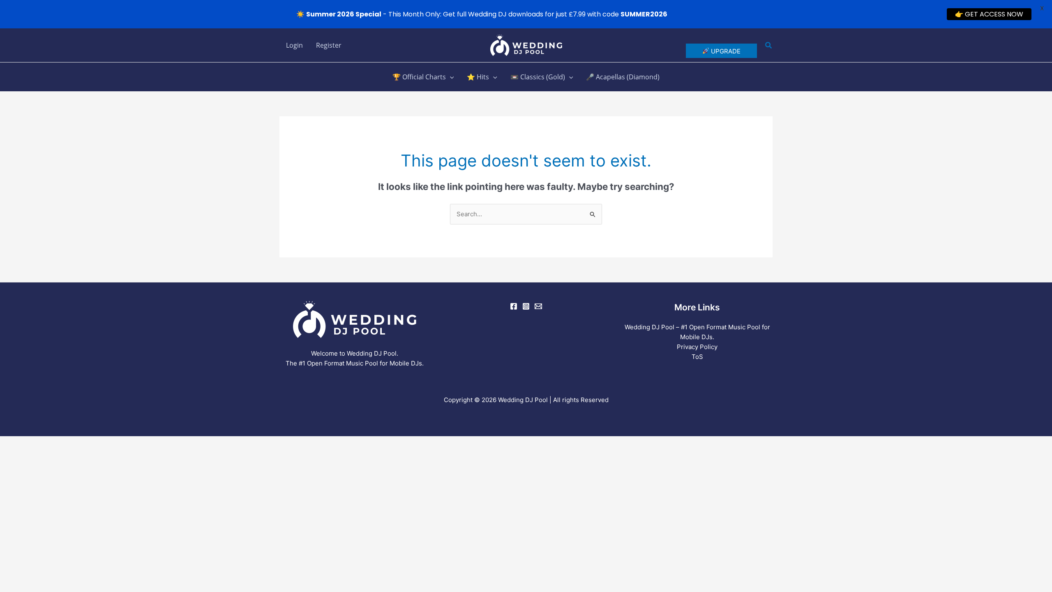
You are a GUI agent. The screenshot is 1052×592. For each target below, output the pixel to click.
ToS (697, 357)
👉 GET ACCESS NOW (989, 14)
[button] (769, 45)
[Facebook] (513, 306)
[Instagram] (526, 306)
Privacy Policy (697, 347)
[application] (450, 76)
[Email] (538, 306)
